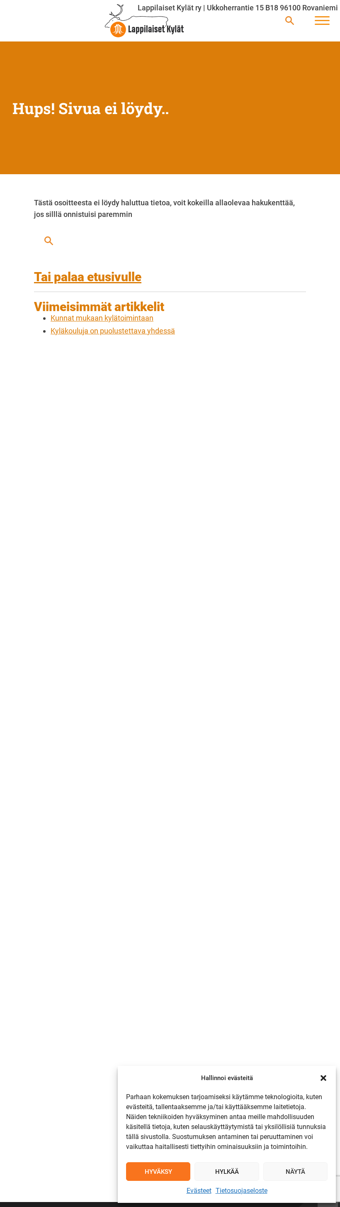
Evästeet (199, 1191)
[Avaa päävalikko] (322, 21)
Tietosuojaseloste (241, 1191)
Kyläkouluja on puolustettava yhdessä (113, 330)
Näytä (295, 1171)
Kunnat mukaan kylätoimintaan (102, 318)
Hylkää (227, 1171)
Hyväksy (158, 1171)
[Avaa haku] (289, 21)
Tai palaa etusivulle (87, 277)
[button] (323, 1078)
